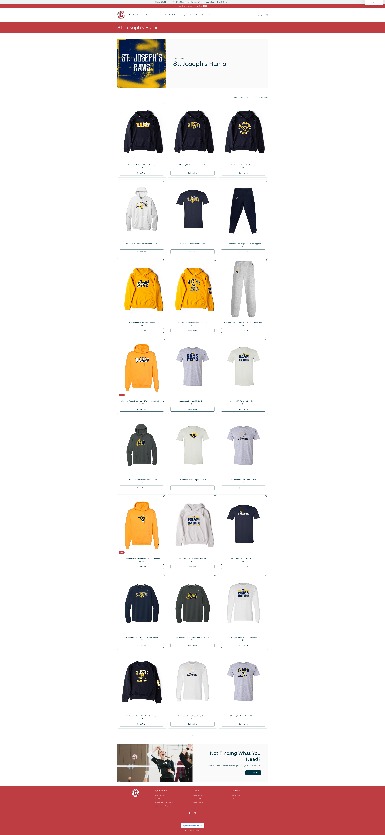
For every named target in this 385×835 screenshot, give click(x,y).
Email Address (188, 417)
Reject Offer (205, 433)
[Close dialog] (227, 394)
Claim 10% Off (205, 427)
